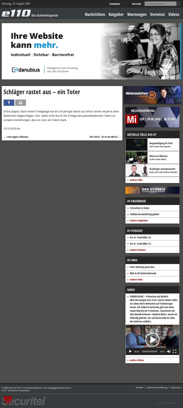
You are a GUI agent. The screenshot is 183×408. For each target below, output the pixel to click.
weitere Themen (137, 250)
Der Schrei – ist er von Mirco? (105, 136)
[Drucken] (20, 103)
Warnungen (137, 14)
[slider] (149, 351)
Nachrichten (95, 14)
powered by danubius (166, 403)
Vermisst (157, 14)
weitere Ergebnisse (139, 220)
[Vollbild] (174, 351)
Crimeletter (114, 4)
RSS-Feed (136, 4)
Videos (173, 14)
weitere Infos (136, 279)
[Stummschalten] (169, 351)
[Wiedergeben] (130, 351)
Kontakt (139, 387)
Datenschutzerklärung (157, 387)
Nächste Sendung (143, 110)
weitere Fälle (136, 180)
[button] (152, 340)
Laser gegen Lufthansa (16, 136)
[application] (152, 340)
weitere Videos (137, 360)
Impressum (176, 387)
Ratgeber (116, 14)
